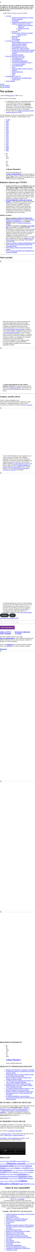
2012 (7, 143)
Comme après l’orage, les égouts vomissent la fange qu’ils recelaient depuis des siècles (20, 1075)
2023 (7, 126)
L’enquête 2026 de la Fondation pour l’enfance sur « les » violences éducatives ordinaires (19, 1081)
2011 (7, 144)
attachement (18, 1161)
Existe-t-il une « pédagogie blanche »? (14, 1135)
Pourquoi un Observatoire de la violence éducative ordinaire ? (22, 18)
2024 (7, 124)
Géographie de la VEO (18, 58)
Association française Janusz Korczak (14, 329)
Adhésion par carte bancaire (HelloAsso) (17, 1219)
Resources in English (17, 54)
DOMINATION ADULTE (13, 76)
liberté (31, 1168)
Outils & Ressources (17, 72)
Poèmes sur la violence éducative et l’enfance (18, 1231)
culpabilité (28, 1163)
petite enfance (9, 1172)
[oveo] (0, 2)
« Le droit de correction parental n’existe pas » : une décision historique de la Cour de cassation (20, 1089)
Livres (13, 67)
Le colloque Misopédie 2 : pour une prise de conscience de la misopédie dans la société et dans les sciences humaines (20, 1097)
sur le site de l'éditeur (26, 612)
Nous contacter (16, 39)
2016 (7, 136)
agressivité (2, 1161)
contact (12, 1197)
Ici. (13, 175)
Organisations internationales (19, 61)
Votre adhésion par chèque (13, 1242)
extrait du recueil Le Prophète (19, 13)
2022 (7, 127)
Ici (16, 175)
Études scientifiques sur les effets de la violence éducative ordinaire (22, 43)
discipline (32, 1163)
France (21, 1168)
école (21, 1184)
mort (16, 1170)
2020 (7, 130)
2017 (7, 135)
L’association (15, 20)
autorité (23, 1161)
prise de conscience (22, 1172)
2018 (7, 133)
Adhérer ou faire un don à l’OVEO (21, 24)
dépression (8, 1168)
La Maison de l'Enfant (15, 387)
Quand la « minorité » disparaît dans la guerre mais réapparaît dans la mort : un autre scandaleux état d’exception (19, 1093)
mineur (13, 1170)
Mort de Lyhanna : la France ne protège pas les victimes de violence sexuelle (18, 1078)
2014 (7, 139)
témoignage (10, 644)
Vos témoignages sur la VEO (19, 47)
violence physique (13, 1178)
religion (8, 1174)
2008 (7, 149)
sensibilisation (22, 1174)
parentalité (3, 1172)
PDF (12, 615)
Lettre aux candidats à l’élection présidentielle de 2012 (20, 243)
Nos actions (15, 31)
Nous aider (15, 37)
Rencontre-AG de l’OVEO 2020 (15, 1233)
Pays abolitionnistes (17, 59)
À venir (8, 119)
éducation (27, 1184)
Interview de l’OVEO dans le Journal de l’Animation (20, 1070)
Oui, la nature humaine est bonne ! (20, 463)
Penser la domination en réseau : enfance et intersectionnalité (14, 1108)
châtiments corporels (16, 1163)
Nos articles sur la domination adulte (21, 78)
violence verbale (13, 1181)
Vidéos (14, 73)
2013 (7, 141)
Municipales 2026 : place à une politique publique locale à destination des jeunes (19, 1086)
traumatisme (22, 1176)
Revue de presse (22, 34)
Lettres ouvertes (16, 36)
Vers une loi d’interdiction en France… (22, 62)
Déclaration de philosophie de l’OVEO (22, 22)
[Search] (17, 622)
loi (1, 1170)
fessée (17, 1168)
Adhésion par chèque (23, 28)
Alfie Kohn (7, 1161)
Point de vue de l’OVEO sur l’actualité (22, 33)
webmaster (21, 1199)
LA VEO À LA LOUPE (12, 41)
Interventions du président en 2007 (9, 618)
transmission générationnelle (9, 1176)
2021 (7, 129)
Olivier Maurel (29, 1170)
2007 (7, 150)
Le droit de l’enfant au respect (12, 332)
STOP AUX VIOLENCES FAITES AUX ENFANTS (19, 218)
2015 (7, 138)
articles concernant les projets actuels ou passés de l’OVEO (20, 111)
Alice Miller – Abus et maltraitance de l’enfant (12, 1138)
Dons (19, 30)
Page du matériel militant (7, 638)
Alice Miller (13, 1161)
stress (28, 1174)
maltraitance (7, 1170)
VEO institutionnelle (17, 65)
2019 (7, 132)
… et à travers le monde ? (19, 64)
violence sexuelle (4, 1181)
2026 (7, 121)
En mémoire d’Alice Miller (15, 1130)
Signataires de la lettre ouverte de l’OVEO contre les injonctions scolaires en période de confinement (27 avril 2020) (20, 1226)
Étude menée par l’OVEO (19, 45)
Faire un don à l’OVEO (12, 1217)
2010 (7, 146)
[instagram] (5, 85)
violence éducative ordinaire (13, 1182)
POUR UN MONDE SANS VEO (15, 56)
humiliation (26, 1168)
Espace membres (10, 81)
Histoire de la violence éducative (20, 48)
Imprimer (4, 615)
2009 (7, 147)
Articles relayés (16, 79)
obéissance (21, 1170)
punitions (3, 1174)
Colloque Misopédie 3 (13, 1060)
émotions (32, 1184)
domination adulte (7, 1166)
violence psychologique (25, 1178)
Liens (13, 75)
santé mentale (13, 1174)
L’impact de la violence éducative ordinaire (23, 50)
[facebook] (5, 87)
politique (15, 1172)
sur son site (29, 405)
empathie (12, 1168)
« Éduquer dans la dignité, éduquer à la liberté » (19, 1083)
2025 (7, 122)
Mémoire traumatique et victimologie (20, 220)
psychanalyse (30, 1172)
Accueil (2, 84)
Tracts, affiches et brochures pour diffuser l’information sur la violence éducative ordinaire (19, 1236)
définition (9, 646)
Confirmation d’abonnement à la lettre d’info (18, 1248)
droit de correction (19, 1166)
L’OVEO (8, 16)
